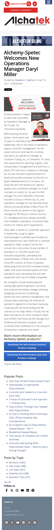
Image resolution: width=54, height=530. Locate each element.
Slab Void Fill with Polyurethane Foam (29, 381)
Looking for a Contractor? (20, 10)
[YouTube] (17, 522)
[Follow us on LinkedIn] (27, 490)
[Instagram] (29, 522)
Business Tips (19, 477)
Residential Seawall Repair (23, 432)
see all (7, 482)
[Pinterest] (34, 522)
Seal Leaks (17, 466)
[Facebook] (6, 522)
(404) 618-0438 (18, 3)
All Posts (17, 363)
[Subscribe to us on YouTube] (22, 490)
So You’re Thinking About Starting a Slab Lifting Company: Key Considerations (28, 417)
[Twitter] (12, 522)
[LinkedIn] (23, 522)
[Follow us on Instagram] (17, 490)
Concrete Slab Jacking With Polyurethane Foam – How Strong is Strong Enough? (28, 447)
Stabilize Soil (19, 473)
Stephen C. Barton (25, 80)
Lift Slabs (17, 469)
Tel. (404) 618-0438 (11, 511)
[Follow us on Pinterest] (32, 490)
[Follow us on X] (11, 490)
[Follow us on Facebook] (6, 490)
